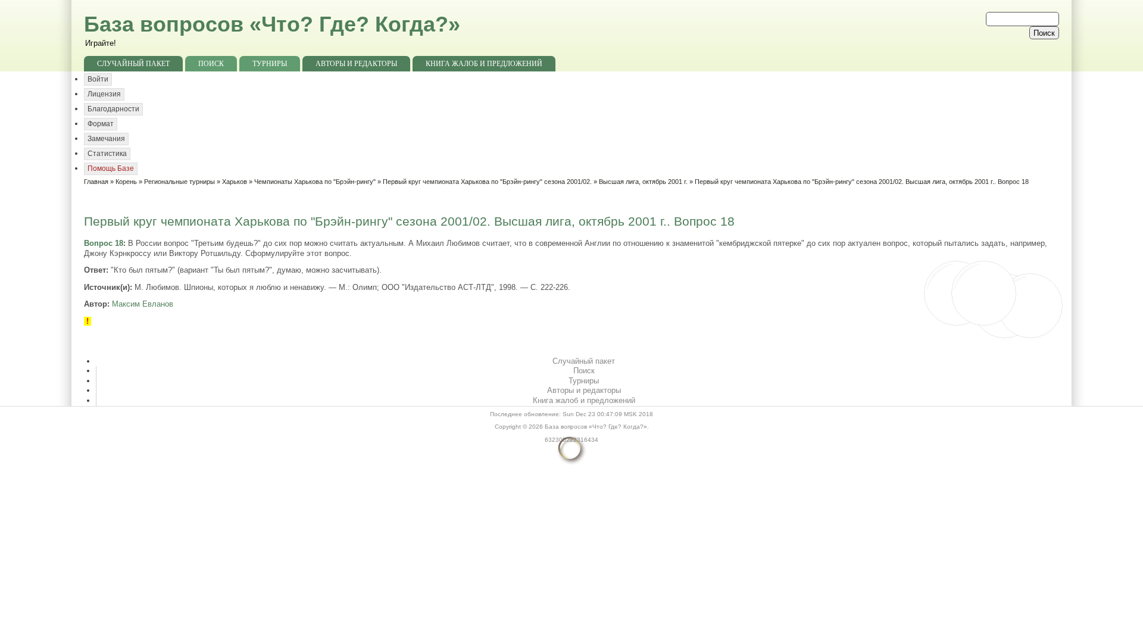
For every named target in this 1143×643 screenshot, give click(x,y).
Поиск (211, 64)
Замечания (106, 139)
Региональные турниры (179, 181)
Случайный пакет (133, 64)
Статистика (107, 153)
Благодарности (113, 109)
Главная (96, 181)
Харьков (234, 181)
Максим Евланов (142, 303)
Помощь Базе (111, 168)
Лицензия (104, 94)
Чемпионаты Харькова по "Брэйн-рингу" (315, 181)
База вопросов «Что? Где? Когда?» (272, 24)
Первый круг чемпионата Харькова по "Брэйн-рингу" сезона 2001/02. (487, 181)
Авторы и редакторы (356, 64)
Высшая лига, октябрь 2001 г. (643, 181)
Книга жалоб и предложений (484, 64)
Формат (101, 124)
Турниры (269, 64)
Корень (126, 181)
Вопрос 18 (103, 243)
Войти (98, 79)
